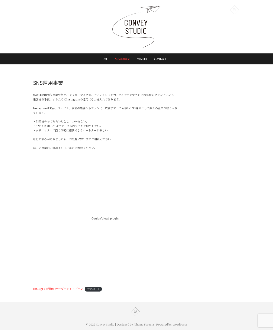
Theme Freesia (144, 324)
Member (142, 59)
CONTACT (160, 59)
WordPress (180, 324)
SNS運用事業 (122, 59)
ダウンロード (93, 289)
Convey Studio (105, 324)
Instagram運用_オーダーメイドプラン (58, 289)
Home (104, 59)
